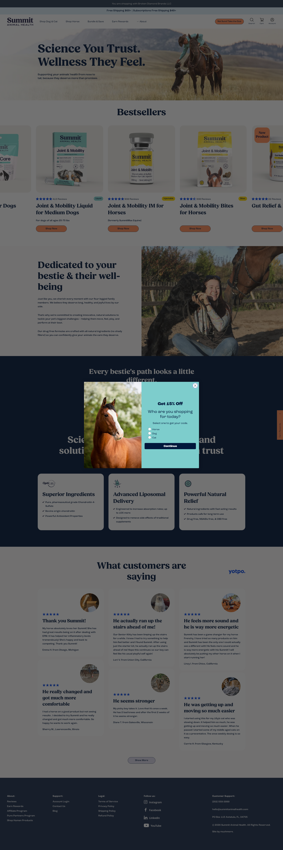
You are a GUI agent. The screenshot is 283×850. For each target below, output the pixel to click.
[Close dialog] (195, 385)
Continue (170, 446)
